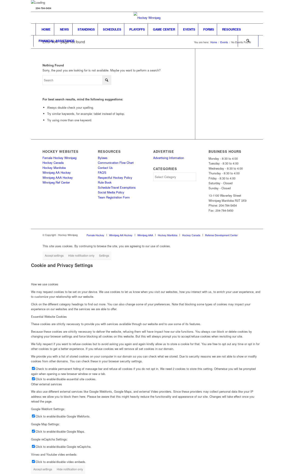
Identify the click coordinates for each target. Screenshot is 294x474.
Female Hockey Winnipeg (59, 158)
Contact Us (105, 167)
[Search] (248, 41)
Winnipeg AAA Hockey (57, 177)
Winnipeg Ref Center (56, 182)
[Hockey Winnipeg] (147, 17)
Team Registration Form (114, 197)
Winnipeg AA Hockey (56, 172)
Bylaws (102, 158)
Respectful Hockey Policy (115, 177)
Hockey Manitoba (54, 167)
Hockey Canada (53, 162)
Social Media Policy (111, 192)
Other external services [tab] (46, 384)
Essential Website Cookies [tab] (49, 316)
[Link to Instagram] (255, 17)
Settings (104, 255)
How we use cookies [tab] (44, 284)
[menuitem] (46, 29)
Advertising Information (168, 158)
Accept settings (54, 255)
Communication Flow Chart (116, 162)
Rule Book (105, 182)
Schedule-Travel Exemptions (117, 187)
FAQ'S (102, 172)
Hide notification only (81, 255)
